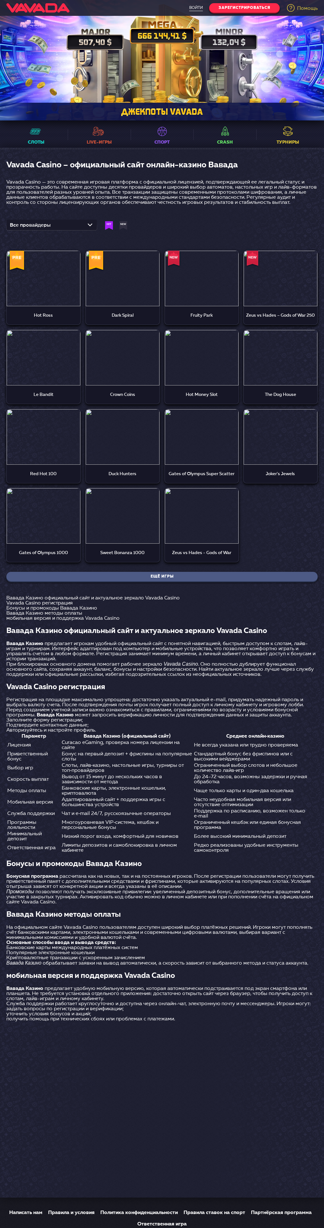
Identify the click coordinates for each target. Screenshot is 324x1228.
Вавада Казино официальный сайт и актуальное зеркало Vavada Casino (93, 598)
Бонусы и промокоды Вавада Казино (51, 608)
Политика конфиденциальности (139, 1212)
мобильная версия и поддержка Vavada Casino (63, 618)
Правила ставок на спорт (214, 1212)
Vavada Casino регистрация (39, 603)
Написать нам (25, 1212)
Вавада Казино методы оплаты (44, 613)
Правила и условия (71, 1212)
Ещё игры (162, 576)
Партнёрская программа (281, 1212)
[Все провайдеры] (51, 227)
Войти (196, 8)
